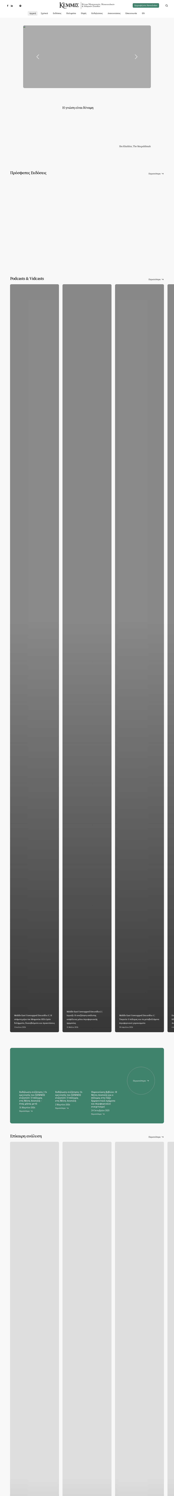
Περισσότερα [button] (45, 86)
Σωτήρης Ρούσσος (46, 51)
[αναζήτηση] (166, 5)
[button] (156, 173)
